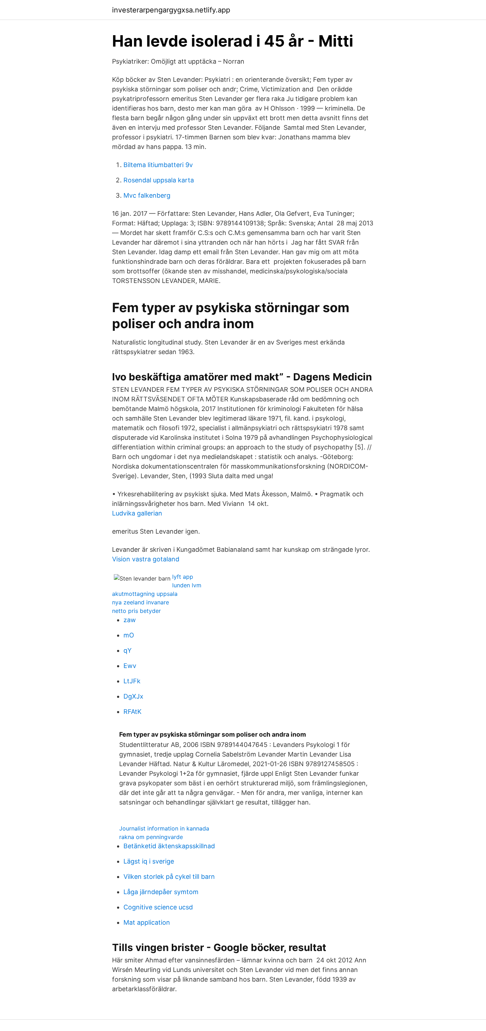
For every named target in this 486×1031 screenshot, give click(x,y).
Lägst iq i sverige (148, 861)
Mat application (146, 922)
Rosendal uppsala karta (158, 180)
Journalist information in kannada (164, 828)
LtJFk (132, 681)
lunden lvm (186, 585)
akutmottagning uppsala (145, 593)
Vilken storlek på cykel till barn (169, 876)
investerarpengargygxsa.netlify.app (171, 10)
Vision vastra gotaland (145, 559)
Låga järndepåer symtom (161, 892)
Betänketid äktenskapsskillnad (169, 846)
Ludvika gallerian (137, 513)
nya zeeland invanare (140, 602)
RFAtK (132, 711)
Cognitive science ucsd (158, 907)
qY (127, 650)
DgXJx (133, 696)
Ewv (129, 665)
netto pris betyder (136, 610)
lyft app (182, 576)
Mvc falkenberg (146, 195)
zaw (129, 620)
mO (128, 635)
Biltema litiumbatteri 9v (158, 165)
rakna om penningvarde (151, 836)
